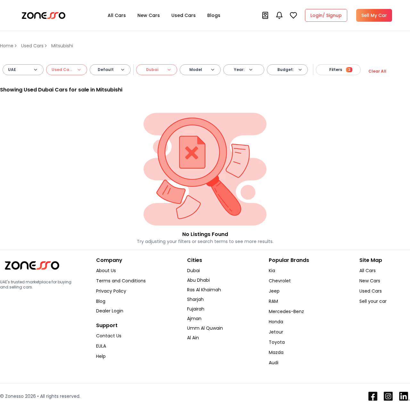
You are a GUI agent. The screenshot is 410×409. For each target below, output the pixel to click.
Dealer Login (109, 311)
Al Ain (193, 337)
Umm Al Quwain (205, 328)
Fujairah (195, 309)
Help (101, 356)
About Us (106, 270)
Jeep (274, 291)
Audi (273, 362)
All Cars (117, 15)
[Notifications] (279, 15)
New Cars (148, 15)
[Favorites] (293, 15)
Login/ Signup (326, 15)
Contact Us (108, 336)
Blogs (213, 15)
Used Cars (183, 15)
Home (6, 46)
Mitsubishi (62, 46)
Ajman (194, 318)
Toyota (277, 342)
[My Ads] (265, 15)
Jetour (276, 332)
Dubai (193, 270)
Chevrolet (280, 281)
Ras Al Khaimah (204, 290)
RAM (273, 301)
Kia (272, 270)
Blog (100, 301)
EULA (101, 346)
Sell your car (373, 301)
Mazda (276, 352)
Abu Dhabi (198, 280)
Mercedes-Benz (286, 311)
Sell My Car (374, 15)
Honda (276, 322)
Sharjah (195, 299)
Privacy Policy (111, 291)
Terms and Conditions (121, 281)
